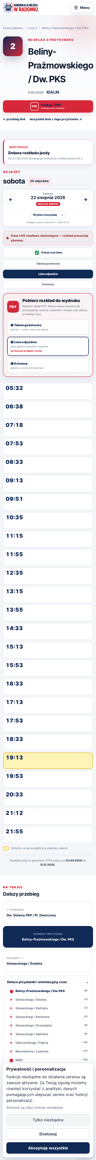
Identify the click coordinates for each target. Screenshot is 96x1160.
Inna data (48, 215)
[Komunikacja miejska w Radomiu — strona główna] (20, 7)
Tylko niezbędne (48, 1119)
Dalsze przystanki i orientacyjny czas (48, 982)
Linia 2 (32, 28)
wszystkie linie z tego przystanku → (56, 119)
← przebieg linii (14, 119)
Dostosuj (48, 1133)
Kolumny (48, 284)
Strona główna (13, 28)
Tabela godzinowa (48, 263)
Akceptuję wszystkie (48, 1147)
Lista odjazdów (48, 274)
